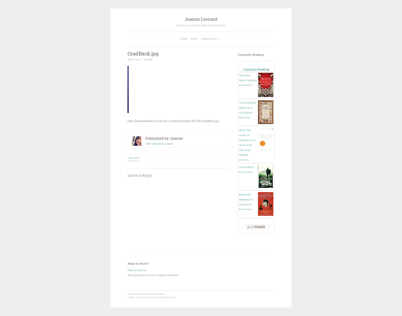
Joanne (148, 59)
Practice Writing (137, 270)
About (194, 39)
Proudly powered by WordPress (147, 294)
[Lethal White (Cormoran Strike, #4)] (265, 187)
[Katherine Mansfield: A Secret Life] (265, 214)
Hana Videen (245, 118)
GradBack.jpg (133, 159)
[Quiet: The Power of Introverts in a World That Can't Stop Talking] (265, 150)
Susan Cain (245, 160)
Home (184, 39)
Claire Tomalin (246, 209)
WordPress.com (166, 297)
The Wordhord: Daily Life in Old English (247, 107)
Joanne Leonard (201, 19)
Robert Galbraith (247, 172)
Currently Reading (256, 69)
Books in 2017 (209, 39)
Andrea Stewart (246, 85)
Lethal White (246, 167)
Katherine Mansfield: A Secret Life (246, 199)
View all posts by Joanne (159, 143)
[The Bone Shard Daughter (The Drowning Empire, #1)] (265, 96)
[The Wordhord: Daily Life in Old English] (265, 123)
